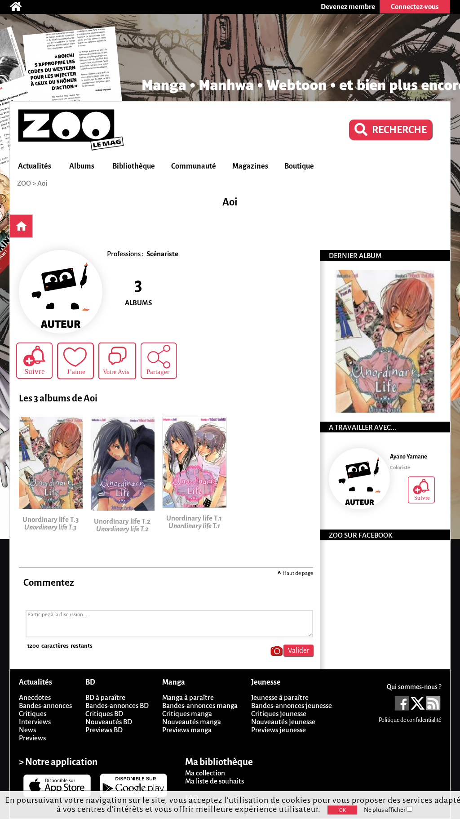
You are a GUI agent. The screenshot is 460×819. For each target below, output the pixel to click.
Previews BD (104, 730)
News (27, 730)
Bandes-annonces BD (117, 705)
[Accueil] (20, 6)
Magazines (250, 166)
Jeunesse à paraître (280, 697)
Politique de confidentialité (410, 720)
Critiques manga (187, 713)
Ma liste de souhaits (214, 781)
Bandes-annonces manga (200, 705)
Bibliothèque (133, 166)
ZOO (24, 183)
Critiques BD (104, 713)
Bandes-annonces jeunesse (291, 705)
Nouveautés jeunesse (283, 722)
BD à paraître (105, 697)
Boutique (299, 166)
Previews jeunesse (278, 730)
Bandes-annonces (45, 705)
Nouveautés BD (108, 722)
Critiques (32, 713)
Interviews (35, 722)
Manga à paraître (188, 697)
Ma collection (205, 773)
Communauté (193, 166)
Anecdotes (35, 697)
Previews (32, 738)
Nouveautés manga (191, 722)
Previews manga (187, 730)
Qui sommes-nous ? (414, 686)
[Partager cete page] (159, 361)
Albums (81, 166)
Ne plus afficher (385, 809)
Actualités (34, 166)
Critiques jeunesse (278, 713)
